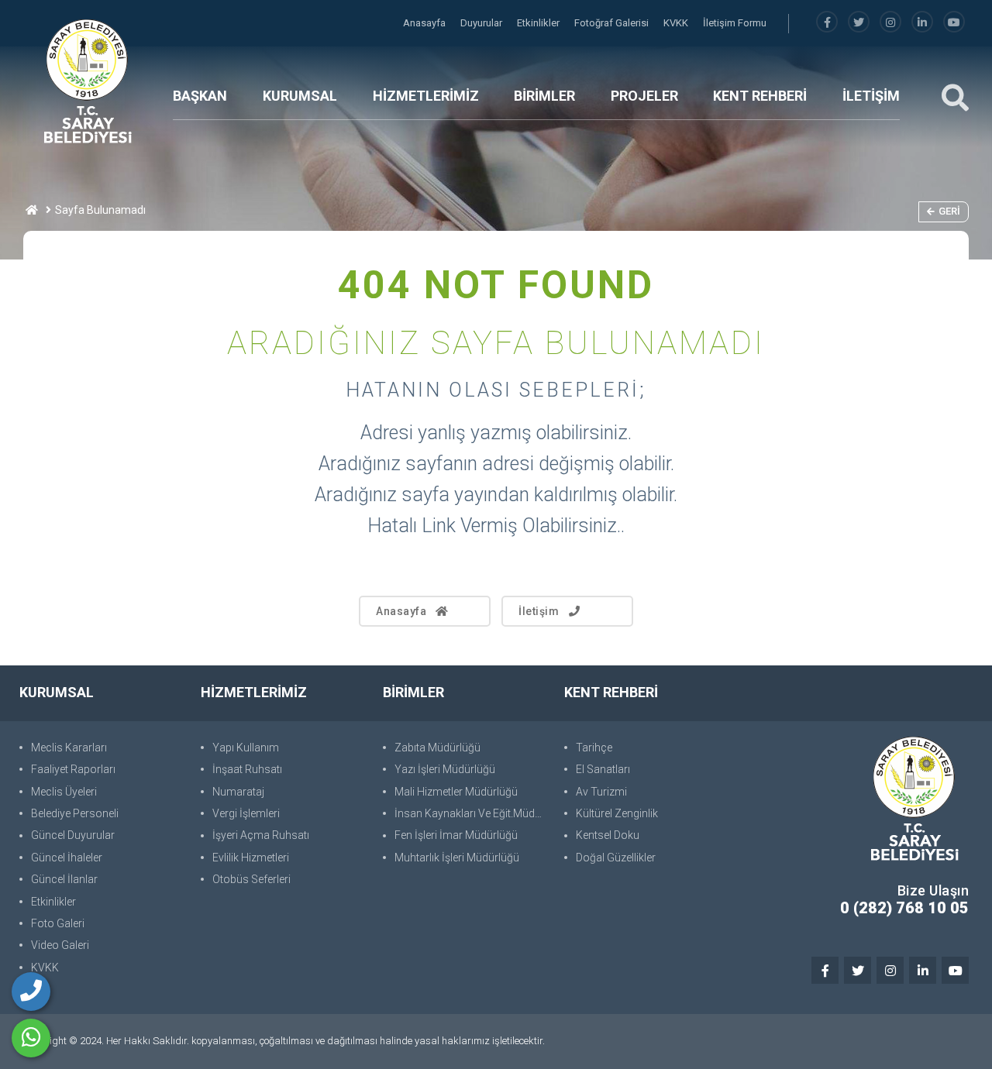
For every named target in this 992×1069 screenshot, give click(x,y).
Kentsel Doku (607, 835)
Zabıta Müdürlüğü (437, 747)
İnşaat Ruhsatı (247, 769)
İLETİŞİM (871, 96)
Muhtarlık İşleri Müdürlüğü (456, 857)
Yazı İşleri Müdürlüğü (444, 769)
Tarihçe (594, 747)
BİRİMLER (544, 96)
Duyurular (482, 23)
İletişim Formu (734, 23)
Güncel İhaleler (66, 857)
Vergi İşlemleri (246, 813)
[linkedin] (922, 23)
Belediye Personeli (75, 813)
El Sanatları (603, 769)
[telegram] (859, 23)
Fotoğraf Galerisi (612, 23)
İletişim (538, 611)
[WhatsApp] (31, 1038)
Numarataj (238, 791)
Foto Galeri (57, 923)
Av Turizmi (601, 791)
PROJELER (644, 96)
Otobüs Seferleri (251, 879)
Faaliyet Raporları (73, 769)
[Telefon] (31, 991)
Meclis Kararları (69, 747)
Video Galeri (60, 945)
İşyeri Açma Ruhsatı (260, 835)
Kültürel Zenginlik (617, 813)
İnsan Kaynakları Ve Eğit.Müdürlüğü (471, 813)
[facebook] (827, 23)
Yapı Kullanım (245, 747)
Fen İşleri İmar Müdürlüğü (456, 835)
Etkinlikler (539, 23)
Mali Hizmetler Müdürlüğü (456, 791)
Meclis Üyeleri (64, 791)
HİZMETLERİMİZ (426, 96)
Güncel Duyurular (73, 835)
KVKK (677, 23)
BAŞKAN (200, 96)
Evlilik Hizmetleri (250, 857)
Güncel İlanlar (64, 879)
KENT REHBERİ (760, 96)
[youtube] (954, 23)
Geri (949, 211)
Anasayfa (425, 23)
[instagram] (890, 23)
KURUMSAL (300, 96)
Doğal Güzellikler (616, 857)
